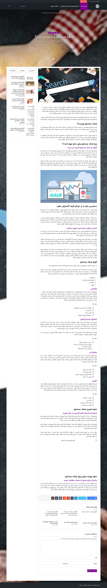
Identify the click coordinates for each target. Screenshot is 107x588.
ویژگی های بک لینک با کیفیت (90, 523)
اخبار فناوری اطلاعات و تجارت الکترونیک (69, 6)
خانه (63, 13)
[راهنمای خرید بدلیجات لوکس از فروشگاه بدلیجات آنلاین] (30, 78)
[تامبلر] (72, 498)
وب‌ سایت (65, 563)
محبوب (22, 71)
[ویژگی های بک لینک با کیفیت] (88, 516)
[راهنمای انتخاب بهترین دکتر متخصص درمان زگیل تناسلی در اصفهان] (30, 83)
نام (96, 558)
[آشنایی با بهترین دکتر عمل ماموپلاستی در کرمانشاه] (30, 111)
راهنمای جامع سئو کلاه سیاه (70, 522)
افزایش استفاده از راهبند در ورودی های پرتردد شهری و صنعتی (18, 100)
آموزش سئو (84, 6)
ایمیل (95, 563)
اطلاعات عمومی (54, 6)
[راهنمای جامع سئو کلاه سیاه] (68, 516)
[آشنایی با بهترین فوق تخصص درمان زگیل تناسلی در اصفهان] (30, 132)
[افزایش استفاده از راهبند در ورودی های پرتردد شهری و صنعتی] (30, 101)
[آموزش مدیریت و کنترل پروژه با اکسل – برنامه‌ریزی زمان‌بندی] (30, 122)
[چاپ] (52, 498)
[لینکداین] (75, 498)
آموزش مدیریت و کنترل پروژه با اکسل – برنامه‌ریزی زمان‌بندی (17, 120)
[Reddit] (64, 498)
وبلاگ (50, 33)
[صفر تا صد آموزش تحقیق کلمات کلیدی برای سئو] (49, 515)
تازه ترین (31, 71)
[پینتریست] (68, 498)
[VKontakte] (60, 498)
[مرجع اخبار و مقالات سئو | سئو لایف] (97, 6)
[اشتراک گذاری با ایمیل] (56, 498)
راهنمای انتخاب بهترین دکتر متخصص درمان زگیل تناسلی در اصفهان (17, 84)
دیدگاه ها (12, 71)
